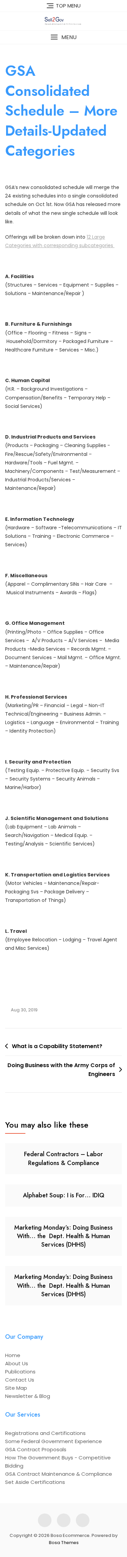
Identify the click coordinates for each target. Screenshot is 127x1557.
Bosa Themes (64, 1542)
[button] (63, 37)
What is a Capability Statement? (57, 1046)
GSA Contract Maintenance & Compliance (58, 1473)
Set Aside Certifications (35, 1482)
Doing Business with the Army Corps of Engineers (61, 1069)
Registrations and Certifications (45, 1433)
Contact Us (19, 1379)
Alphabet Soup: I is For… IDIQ (63, 1195)
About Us (16, 1363)
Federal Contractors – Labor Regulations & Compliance (63, 1158)
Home (12, 1355)
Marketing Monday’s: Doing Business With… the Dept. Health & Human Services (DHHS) (63, 1236)
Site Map (16, 1387)
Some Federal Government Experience (53, 1441)
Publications (20, 1371)
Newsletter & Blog (27, 1396)
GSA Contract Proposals (35, 1449)
